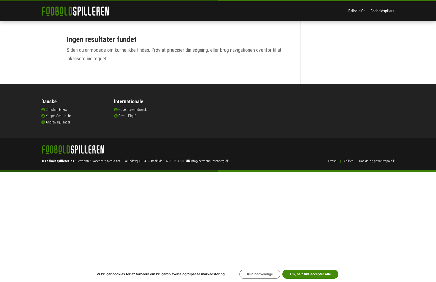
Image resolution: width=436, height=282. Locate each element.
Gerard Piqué (127, 116)
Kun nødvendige (260, 274)
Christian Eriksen (57, 110)
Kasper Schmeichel (59, 116)
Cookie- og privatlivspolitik (377, 161)
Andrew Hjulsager (58, 122)
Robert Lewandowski (132, 110)
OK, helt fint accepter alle (310, 274)
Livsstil (332, 161)
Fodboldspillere (382, 11)
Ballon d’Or (356, 11)
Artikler (348, 161)
